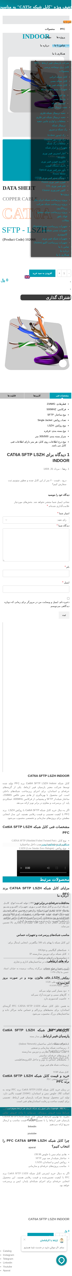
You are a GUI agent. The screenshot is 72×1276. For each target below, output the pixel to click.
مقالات (65, 220)
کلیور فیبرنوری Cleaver (54, 190)
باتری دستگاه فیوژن (55, 165)
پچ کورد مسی (59, 95)
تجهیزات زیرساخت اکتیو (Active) (50, 242)
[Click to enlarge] (63, 363)
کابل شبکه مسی (58, 81)
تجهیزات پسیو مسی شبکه (54, 89)
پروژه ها (65, 194)
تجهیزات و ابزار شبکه (56, 147)
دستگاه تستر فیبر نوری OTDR (50, 178)
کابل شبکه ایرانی (58, 77)
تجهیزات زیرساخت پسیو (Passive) (50, 226)
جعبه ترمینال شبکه (57, 107)
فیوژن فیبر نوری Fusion (54, 182)
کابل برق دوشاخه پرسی (56, 67)
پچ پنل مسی (59, 99)
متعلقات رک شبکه (56, 143)
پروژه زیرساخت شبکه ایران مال (50, 200)
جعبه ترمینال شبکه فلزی (53, 113)
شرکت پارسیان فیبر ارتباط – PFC (52, 63)
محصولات (64, 71)
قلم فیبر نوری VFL (56, 186)
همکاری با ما (62, 255)
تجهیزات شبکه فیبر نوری (54, 238)
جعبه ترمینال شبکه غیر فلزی (51, 117)
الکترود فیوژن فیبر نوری (53, 161)
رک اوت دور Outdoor (55, 139)
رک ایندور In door (57, 135)
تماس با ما (63, 246)
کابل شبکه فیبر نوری (56, 85)
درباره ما (64, 251)
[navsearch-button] (68, 265)
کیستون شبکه (59, 103)
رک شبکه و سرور (58, 129)
